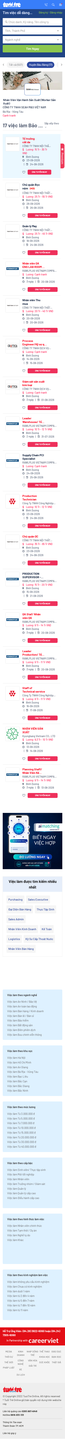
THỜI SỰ (9, 1356)
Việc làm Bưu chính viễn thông (24, 1034)
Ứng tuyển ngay (39, 172)
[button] (53, 4)
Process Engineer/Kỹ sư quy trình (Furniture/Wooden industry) (34, 342)
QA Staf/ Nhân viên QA (31, 615)
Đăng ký (43, 12)
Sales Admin (16, 919)
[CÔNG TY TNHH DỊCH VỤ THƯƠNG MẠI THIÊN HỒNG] (13, 346)
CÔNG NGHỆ (21, 1362)
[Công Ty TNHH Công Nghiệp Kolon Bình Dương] (13, 501)
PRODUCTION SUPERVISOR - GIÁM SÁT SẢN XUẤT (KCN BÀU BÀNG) (32, 575)
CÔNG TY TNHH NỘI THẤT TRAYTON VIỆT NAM (36, 146)
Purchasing (15, 899)
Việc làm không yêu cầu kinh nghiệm (28, 1281)
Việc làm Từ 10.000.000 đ (21, 1127)
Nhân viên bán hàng (21, 948)
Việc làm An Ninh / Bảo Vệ (22, 1001)
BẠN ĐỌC (56, 1356)
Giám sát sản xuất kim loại (33, 383)
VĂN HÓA (32, 1360)
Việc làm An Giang (17, 1067)
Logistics (14, 939)
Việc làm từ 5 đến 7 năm (20, 1300)
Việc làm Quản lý (16, 1188)
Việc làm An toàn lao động (22, 1006)
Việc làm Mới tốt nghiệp (20, 1174)
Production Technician (29, 497)
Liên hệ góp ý (9, 1433)
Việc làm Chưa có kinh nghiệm (24, 1286)
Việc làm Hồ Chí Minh (19, 1062)
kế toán (47, 929)
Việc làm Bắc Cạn (17, 1081)
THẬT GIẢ (56, 1362)
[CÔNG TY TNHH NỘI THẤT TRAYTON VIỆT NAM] (13, 144)
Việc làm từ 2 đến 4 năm (20, 1295)
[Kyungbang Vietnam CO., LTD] (13, 734)
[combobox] (32, 22)
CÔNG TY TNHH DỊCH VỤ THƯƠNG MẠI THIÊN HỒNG (36, 348)
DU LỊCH (21, 1374)
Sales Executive (38, 899)
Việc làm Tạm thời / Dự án (22, 1230)
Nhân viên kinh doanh (22, 929)
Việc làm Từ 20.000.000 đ (21, 1137)
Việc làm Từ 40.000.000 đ (21, 1146)
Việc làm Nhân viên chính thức (24, 1225)
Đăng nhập (56, 12)
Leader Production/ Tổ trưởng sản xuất (32, 652)
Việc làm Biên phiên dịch (21, 1030)
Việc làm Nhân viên (18, 1179)
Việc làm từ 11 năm (17, 1310)
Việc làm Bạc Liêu (17, 1076)
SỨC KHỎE (44, 1362)
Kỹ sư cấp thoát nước (39, 939)
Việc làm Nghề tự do (18, 1235)
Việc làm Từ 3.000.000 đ (21, 1113)
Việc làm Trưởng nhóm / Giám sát (26, 1183)
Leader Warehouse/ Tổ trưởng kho (32, 419)
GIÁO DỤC (56, 1351)
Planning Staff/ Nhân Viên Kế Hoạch (32, 770)
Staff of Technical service (33, 689)
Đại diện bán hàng (19, 909)
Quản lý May (29, 226)
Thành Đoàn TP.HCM (13, 1425)
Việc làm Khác (15, 1240)
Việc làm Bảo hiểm (18, 1020)
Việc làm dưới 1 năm (18, 1291)
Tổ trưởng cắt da (28, 140)
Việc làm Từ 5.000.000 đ (21, 1118)
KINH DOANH (20, 1353)
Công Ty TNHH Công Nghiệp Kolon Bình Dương (37, 503)
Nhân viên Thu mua (31, 301)
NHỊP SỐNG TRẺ (32, 1353)
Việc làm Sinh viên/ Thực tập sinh (26, 1169)
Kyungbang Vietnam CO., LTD (38, 736)
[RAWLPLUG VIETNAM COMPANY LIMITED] (13, 269)
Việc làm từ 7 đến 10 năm (21, 1305)
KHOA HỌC (44, 1356)
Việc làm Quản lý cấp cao (21, 1193)
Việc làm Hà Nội (16, 1057)
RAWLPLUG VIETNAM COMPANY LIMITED (40, 271)
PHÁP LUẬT (8, 1367)
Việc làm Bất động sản (20, 1025)
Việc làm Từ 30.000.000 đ (21, 1141)
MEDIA (8, 1351)
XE (20, 1369)
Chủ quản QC (30, 536)
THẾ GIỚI (8, 1362)
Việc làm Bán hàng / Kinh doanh (25, 1011)
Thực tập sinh (45, 909)
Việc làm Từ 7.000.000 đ (20, 1123)
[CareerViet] (43, 1340)
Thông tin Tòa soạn (12, 1422)
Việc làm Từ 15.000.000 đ (21, 1132)
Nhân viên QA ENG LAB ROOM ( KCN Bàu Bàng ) (32, 265)
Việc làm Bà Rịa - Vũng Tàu (22, 1071)
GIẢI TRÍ (32, 1365)
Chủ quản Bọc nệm (31, 186)
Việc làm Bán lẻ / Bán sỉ (20, 1015)
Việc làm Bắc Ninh (17, 1090)
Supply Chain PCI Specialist (33, 456)
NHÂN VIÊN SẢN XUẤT (32, 730)
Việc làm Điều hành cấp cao (23, 1198)
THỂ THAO (44, 1351)
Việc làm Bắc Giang (18, 1086)
